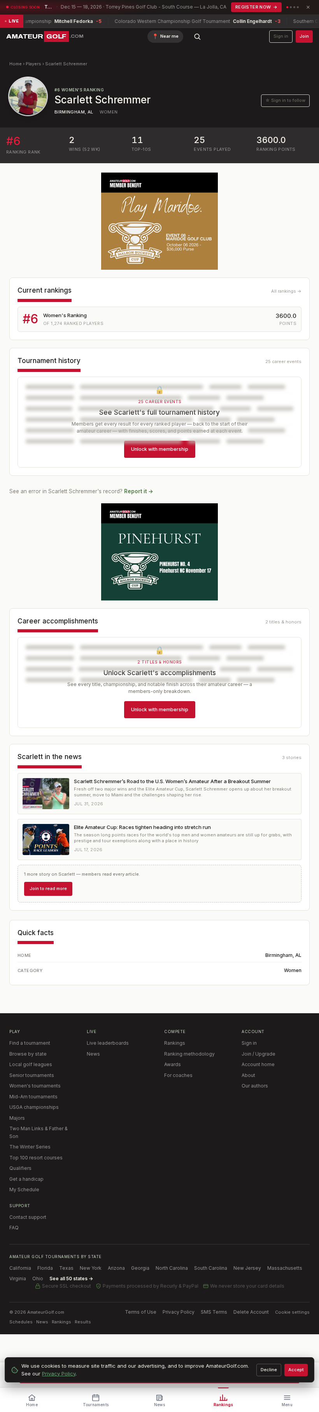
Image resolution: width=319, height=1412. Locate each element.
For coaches (178, 1075)
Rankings (174, 1043)
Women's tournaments (35, 1086)
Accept (296, 1369)
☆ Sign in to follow (285, 100)
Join (304, 36)
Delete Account (251, 1312)
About (248, 1075)
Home (15, 63)
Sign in (280, 36)
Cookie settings (292, 1312)
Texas (66, 1268)
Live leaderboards (108, 1043)
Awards (172, 1064)
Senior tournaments (31, 1075)
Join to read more (48, 888)
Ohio (37, 1278)
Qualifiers (20, 1168)
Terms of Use (140, 1312)
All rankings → (286, 291)
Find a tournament (29, 1043)
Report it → (138, 491)
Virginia (17, 1278)
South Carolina (210, 1268)
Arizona (116, 1268)
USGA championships (34, 1107)
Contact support (27, 1217)
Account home (258, 1064)
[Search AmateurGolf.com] (197, 36)
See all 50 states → (71, 1278)
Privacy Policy (179, 1312)
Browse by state (28, 1054)
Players (33, 63)
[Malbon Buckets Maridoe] (159, 221)
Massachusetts (284, 1268)
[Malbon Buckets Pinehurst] (159, 551)
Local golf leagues (30, 1064)
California (20, 1268)
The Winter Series (30, 1147)
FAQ (14, 1227)
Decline (269, 1369)
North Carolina (172, 1268)
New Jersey (247, 1268)
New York (91, 1268)
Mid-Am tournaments (33, 1097)
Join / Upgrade (258, 1054)
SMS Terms (214, 1312)
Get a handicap (26, 1179)
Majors (17, 1118)
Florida (45, 1268)
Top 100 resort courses (36, 1158)
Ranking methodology (189, 1054)
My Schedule (24, 1189)
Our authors (255, 1086)
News (93, 1054)
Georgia (140, 1268)
